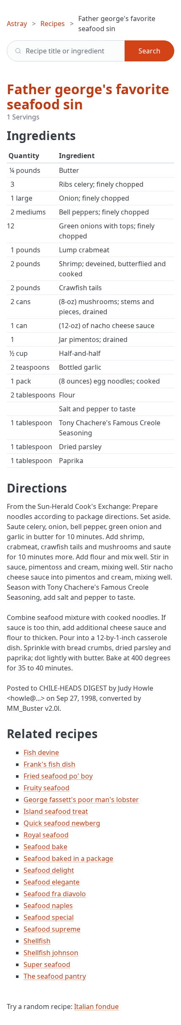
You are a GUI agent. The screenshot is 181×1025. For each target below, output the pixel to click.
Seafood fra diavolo (55, 893)
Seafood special (49, 917)
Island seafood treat (56, 811)
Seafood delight (49, 870)
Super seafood (47, 964)
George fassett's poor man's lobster (81, 799)
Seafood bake (45, 846)
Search (149, 51)
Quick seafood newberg (62, 823)
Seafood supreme (52, 929)
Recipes (52, 23)
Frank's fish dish (49, 764)
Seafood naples (48, 905)
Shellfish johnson (51, 952)
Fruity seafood (46, 787)
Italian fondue (96, 1006)
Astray (17, 23)
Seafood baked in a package (68, 858)
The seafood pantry (55, 976)
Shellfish (37, 941)
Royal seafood (46, 835)
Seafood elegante (52, 882)
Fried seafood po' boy (58, 776)
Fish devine (41, 752)
